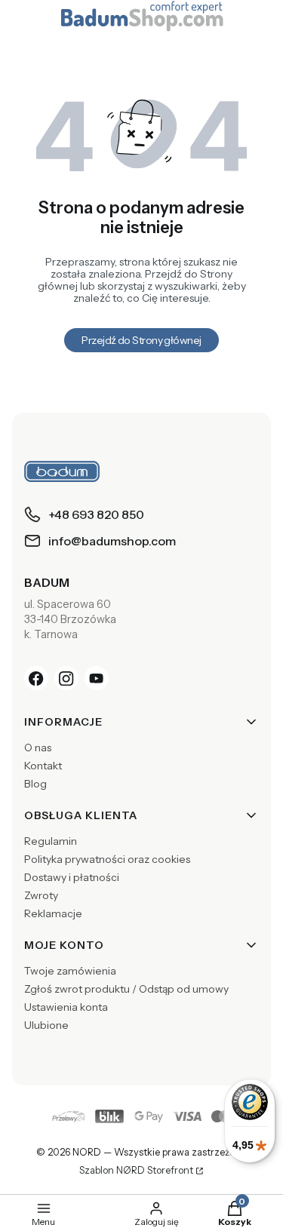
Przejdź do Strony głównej (141, 340)
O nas (37, 747)
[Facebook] (36, 678)
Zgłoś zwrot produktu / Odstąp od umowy (126, 989)
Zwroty (41, 895)
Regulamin (50, 841)
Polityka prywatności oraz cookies (107, 859)
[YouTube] (97, 678)
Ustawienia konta (66, 1007)
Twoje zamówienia (70, 971)
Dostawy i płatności (71, 877)
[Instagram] (66, 678)
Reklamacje (53, 913)
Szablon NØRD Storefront (136, 1170)
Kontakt (43, 765)
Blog (35, 783)
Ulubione (46, 1025)
